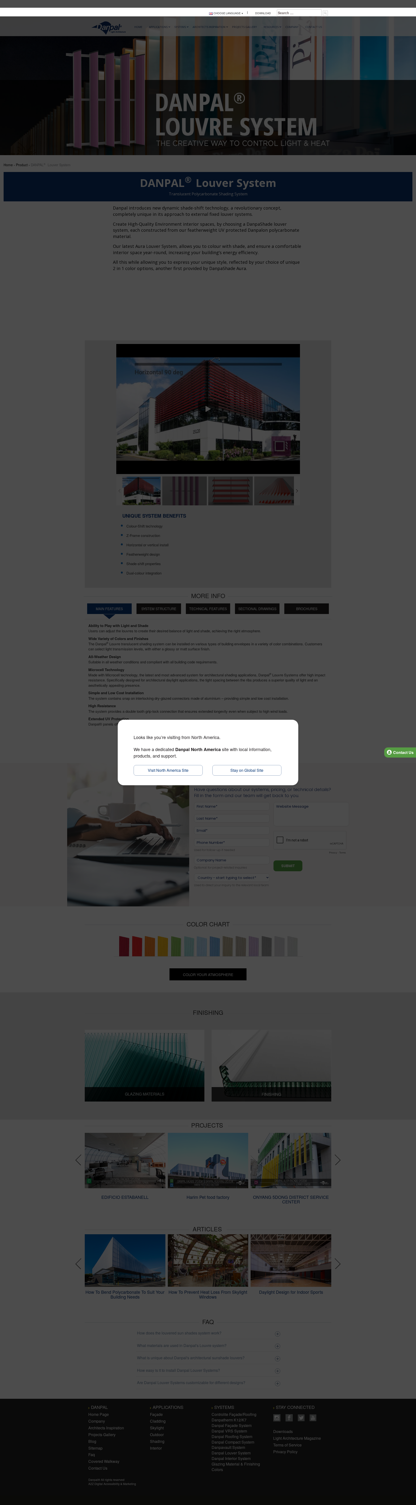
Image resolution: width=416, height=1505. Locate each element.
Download (262, 13)
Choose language (226, 13)
